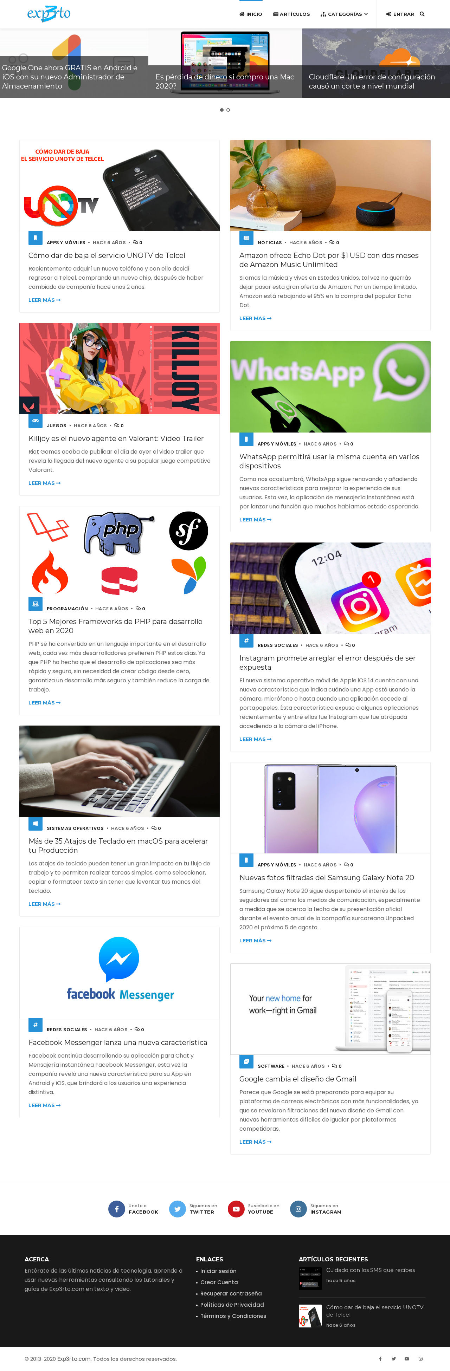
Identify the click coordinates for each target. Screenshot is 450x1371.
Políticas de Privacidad (232, 1304)
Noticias (270, 242)
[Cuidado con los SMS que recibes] (310, 1278)
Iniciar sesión (218, 1271)
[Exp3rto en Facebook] (116, 1209)
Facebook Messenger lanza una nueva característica (117, 1042)
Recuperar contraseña (231, 1293)
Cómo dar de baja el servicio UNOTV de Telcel (106, 255)
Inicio (253, 14)
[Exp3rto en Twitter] (177, 1209)
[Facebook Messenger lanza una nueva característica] (119, 972)
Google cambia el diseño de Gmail (297, 1079)
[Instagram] (420, 1359)
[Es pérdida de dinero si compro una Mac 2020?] (225, 63)
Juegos (57, 425)
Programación (67, 608)
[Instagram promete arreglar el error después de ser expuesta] (330, 587)
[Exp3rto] (49, 14)
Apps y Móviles (66, 242)
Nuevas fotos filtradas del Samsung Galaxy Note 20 (326, 877)
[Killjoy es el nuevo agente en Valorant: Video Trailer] (119, 368)
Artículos (294, 14)
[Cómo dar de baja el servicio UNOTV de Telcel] (119, 185)
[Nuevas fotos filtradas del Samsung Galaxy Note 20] (330, 807)
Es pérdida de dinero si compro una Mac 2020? (224, 81)
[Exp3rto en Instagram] (298, 1209)
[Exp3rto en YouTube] (236, 1209)
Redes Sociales (278, 645)
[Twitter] (394, 1359)
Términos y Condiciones (233, 1316)
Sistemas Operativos (75, 828)
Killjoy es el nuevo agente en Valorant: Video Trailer (116, 438)
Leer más (42, 300)
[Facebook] (380, 1359)
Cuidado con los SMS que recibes (370, 1270)
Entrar (403, 14)
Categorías (344, 14)
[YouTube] (407, 1359)
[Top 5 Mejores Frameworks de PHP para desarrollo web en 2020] (119, 551)
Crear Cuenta (219, 1282)
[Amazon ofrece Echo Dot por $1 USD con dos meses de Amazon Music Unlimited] (330, 185)
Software (271, 1066)
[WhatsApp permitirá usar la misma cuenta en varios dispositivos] (330, 386)
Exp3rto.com (74, 1359)
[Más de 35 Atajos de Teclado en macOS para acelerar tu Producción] (119, 771)
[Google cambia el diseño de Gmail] (330, 1008)
